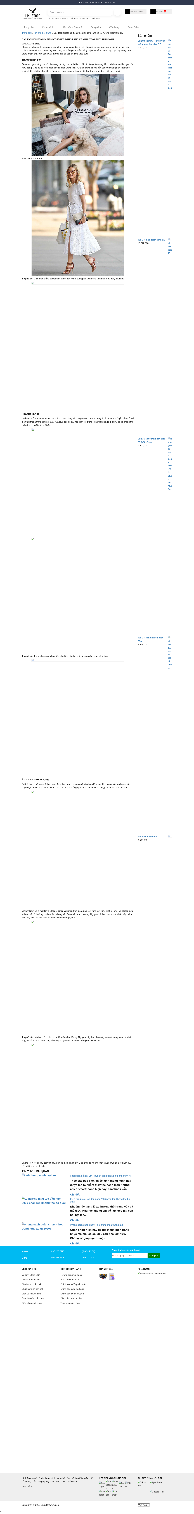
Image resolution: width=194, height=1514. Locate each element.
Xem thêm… (28, 1486)
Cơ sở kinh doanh (30, 1279)
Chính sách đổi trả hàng (72, 1289)
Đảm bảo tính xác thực (33, 1298)
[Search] (117, 12)
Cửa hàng (114, 27)
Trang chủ (29, 27)
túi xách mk (83, 18)
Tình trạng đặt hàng (70, 1303)
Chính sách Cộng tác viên (73, 1284)
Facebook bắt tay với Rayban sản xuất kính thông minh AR (101, 1176)
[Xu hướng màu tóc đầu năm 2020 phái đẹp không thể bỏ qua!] (44, 1201)
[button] (20, 3)
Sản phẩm (96, 27)
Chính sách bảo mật (32, 1284)
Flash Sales (133, 27)
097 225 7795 (57, 1251)
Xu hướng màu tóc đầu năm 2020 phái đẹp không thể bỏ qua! (100, 1200)
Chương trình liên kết (32, 1289)
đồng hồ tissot (72, 18)
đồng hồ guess (94, 18)
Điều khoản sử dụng (32, 1303)
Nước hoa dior (60, 18)
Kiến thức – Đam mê (72, 27)
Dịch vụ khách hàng (31, 1293)
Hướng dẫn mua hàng (71, 1275)
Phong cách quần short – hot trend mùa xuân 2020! (97, 1225)
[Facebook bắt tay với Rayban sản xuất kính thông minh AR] (44, 1175)
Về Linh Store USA (31, 1275)
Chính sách (47, 27)
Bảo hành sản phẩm (70, 1279)
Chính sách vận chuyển (72, 1293)
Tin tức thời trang (42, 33)
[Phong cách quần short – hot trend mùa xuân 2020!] (44, 1226)
